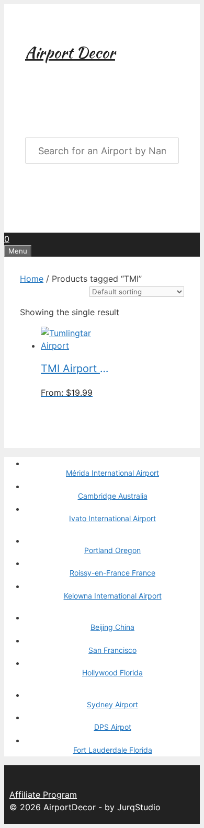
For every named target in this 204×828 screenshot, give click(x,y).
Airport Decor (70, 52)
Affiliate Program (43, 794)
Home (31, 278)
